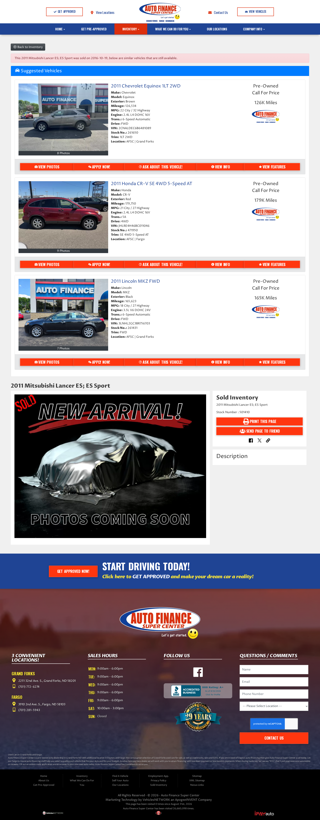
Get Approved (66, 11)
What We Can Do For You (172, 29)
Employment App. (158, 776)
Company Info (253, 29)
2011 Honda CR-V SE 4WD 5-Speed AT (151, 184)
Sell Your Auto (120, 780)
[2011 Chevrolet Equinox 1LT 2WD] (63, 117)
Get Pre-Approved (93, 29)
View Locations (104, 12)
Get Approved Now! (73, 571)
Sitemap (197, 776)
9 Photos (63, 251)
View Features (274, 167)
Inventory (129, 29)
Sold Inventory (158, 785)
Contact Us (220, 12)
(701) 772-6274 (28, 687)
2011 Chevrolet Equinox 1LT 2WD (146, 86)
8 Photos (63, 153)
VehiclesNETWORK (156, 800)
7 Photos (63, 348)
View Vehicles (257, 11)
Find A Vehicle (120, 776)
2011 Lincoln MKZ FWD (135, 281)
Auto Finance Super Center (180, 795)
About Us (43, 780)
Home (59, 29)
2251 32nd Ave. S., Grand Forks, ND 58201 (47, 681)
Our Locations (217, 29)
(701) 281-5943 (29, 710)
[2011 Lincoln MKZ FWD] (63, 312)
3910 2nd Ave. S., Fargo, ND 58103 (41, 704)
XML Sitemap (197, 780)
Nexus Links (197, 785)
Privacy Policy (158, 780)
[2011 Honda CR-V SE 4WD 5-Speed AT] (63, 214)
